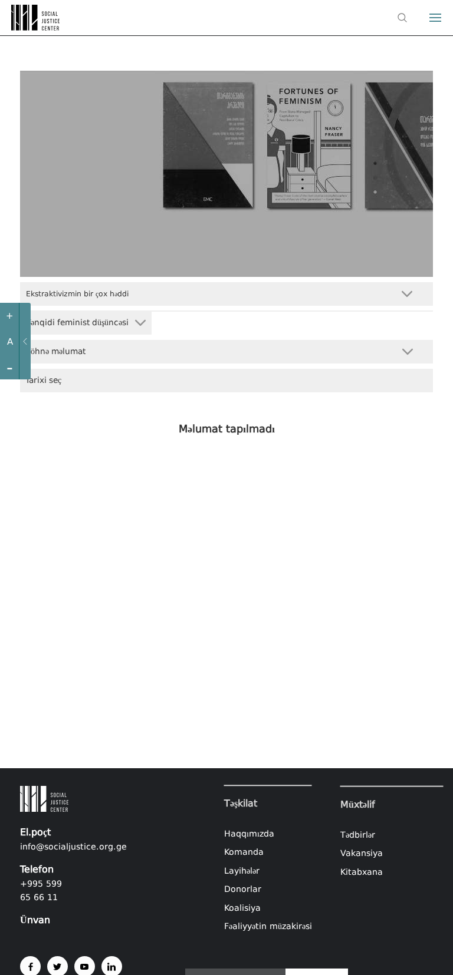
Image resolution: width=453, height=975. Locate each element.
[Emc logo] (30, 27)
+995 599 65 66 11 (41, 890)
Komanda (244, 852)
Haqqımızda (249, 833)
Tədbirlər (357, 834)
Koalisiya (242, 908)
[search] (402, 17)
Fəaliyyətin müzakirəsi (268, 926)
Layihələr (242, 870)
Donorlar (242, 889)
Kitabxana (361, 871)
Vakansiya (361, 853)
